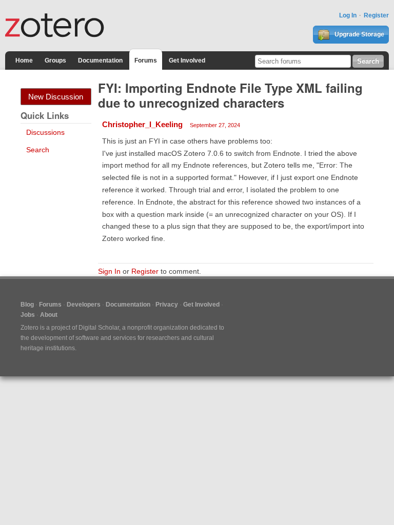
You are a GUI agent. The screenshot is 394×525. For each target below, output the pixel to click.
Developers (84, 304)
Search (37, 150)
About (48, 314)
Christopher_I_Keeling (142, 124)
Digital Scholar (98, 327)
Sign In (109, 271)
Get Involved (187, 60)
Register (376, 15)
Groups (55, 60)
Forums (145, 60)
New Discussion (55, 96)
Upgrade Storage (358, 34)
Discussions (45, 132)
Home (24, 60)
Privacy (166, 304)
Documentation (100, 60)
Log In (348, 15)
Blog (27, 304)
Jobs (28, 314)
